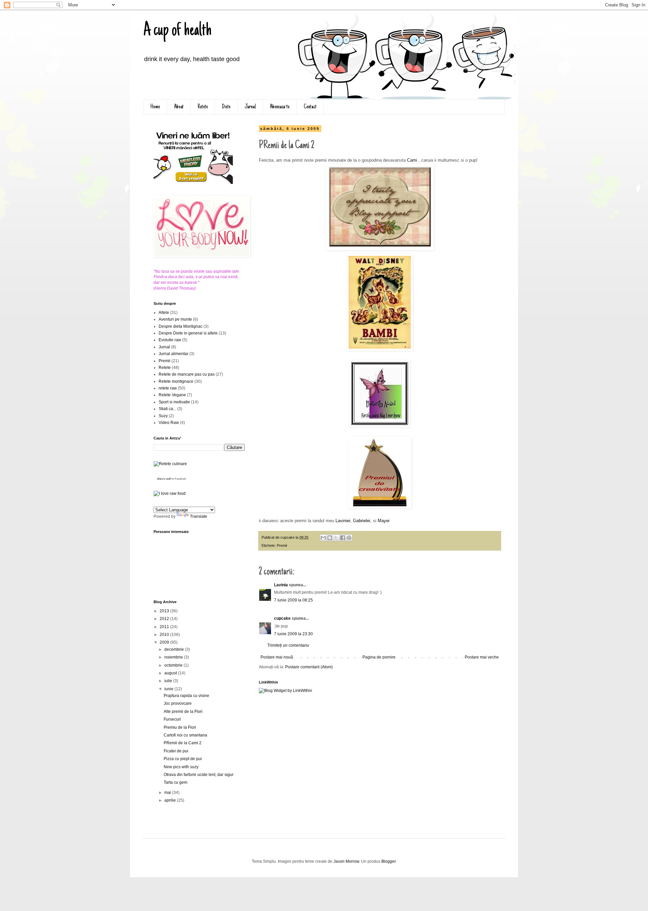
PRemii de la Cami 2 (182, 743)
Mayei (383, 520)
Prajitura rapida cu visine (186, 695)
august (171, 673)
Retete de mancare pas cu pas (187, 374)
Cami (411, 160)
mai (168, 792)
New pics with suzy (181, 767)
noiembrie (174, 657)
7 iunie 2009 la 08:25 (293, 600)
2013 (165, 611)
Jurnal (250, 107)
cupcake (282, 618)
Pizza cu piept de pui (183, 758)
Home (155, 107)
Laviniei (342, 520)
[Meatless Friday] (193, 182)
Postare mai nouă (277, 657)
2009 (165, 642)
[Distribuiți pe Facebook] (342, 537)
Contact (310, 107)
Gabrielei (361, 520)
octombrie (174, 665)
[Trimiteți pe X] (336, 537)
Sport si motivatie (174, 402)
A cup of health (177, 31)
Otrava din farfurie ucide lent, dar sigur (199, 774)
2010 (165, 634)
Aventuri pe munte (175, 319)
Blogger (388, 861)
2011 (165, 626)
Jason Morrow (346, 861)
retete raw (168, 388)
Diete (226, 107)
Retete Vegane (172, 395)
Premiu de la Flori (180, 727)
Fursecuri (172, 719)
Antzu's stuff (164, 478)
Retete (203, 107)
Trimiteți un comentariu (288, 645)
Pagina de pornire (379, 657)
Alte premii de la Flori (183, 711)
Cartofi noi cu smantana (185, 735)
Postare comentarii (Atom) (309, 667)
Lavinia (281, 585)
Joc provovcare (178, 703)
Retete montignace (176, 381)
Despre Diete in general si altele (188, 333)
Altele (164, 312)
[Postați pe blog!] (329, 537)
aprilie (170, 800)
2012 (165, 618)
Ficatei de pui (176, 751)
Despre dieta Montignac (180, 326)
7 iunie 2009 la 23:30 (293, 634)
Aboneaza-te (280, 107)
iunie (169, 689)
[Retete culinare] (170, 463)
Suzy (163, 415)
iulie (168, 680)
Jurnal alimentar (173, 353)
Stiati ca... (167, 408)
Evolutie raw (170, 340)
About (179, 107)
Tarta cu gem (175, 782)
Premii (282, 545)
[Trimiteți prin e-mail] (323, 537)
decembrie (174, 649)
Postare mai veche (482, 657)
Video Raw (169, 422)
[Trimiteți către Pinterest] (349, 537)
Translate (198, 516)
